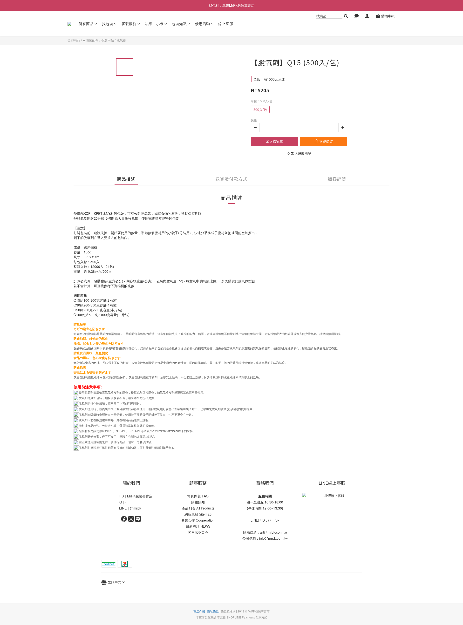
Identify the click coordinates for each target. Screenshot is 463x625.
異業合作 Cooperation (198, 520)
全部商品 (74, 40)
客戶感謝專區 (198, 532)
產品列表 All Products (198, 508)
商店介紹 (199, 611)
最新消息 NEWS (198, 526)
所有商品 (86, 23)
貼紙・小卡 (154, 23)
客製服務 (129, 23)
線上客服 (225, 23)
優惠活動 (202, 23)
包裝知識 (179, 23)
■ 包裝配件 (90, 40)
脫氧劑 (121, 40)
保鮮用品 (107, 40)
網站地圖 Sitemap (197, 514)
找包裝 (107, 23)
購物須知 (198, 502)
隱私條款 (213, 611)
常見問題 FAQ (198, 496)
